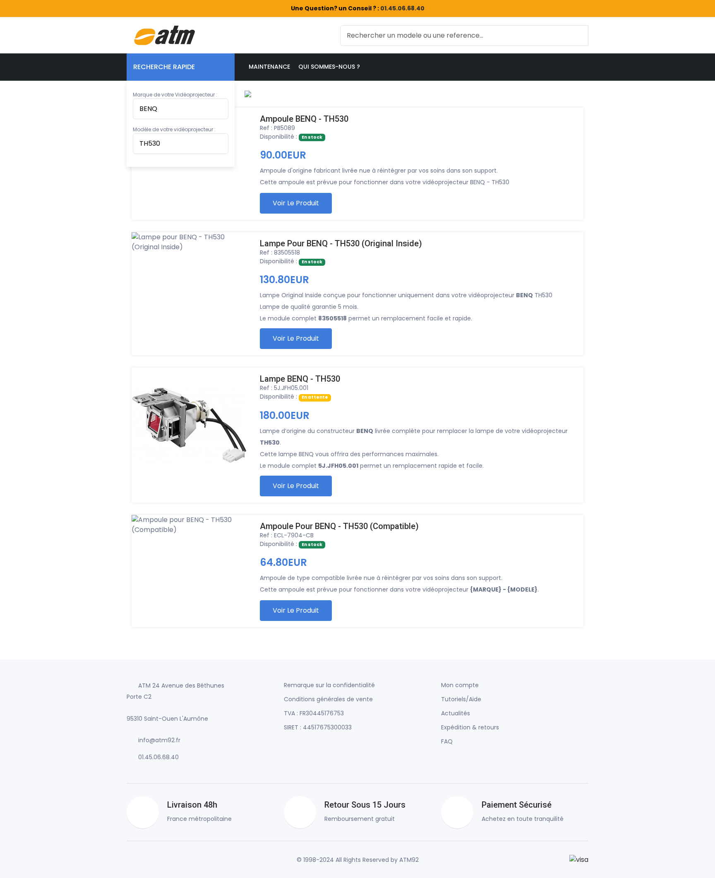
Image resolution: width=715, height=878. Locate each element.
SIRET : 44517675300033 (318, 727)
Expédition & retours (470, 727)
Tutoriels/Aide (461, 699)
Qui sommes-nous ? (329, 67)
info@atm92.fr (159, 740)
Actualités (455, 713)
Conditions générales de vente (328, 699)
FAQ (447, 741)
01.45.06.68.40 (402, 8)
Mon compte (460, 685)
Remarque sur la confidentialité (329, 685)
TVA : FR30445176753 (314, 713)
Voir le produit (296, 203)
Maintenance (269, 67)
